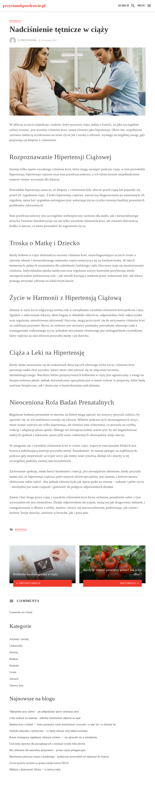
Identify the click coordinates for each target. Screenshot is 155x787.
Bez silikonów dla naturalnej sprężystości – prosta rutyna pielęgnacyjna (47, 750)
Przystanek (28, 40)
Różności (15, 21)
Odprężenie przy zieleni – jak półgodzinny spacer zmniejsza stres (44, 711)
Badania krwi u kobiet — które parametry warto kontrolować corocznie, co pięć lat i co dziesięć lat (62, 724)
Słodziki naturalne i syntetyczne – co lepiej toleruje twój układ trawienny (48, 730)
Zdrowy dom (16, 685)
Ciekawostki (15, 645)
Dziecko (13, 652)
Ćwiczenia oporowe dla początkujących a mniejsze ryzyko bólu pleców (47, 743)
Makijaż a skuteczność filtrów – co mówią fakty (35, 769)
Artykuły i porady (19, 639)
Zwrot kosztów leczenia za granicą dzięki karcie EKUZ (39, 763)
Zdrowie (14, 678)
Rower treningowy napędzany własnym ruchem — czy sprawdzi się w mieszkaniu (53, 737)
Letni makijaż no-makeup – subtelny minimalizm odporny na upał (44, 718)
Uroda (12, 672)
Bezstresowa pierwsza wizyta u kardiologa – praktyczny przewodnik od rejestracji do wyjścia (59, 756)
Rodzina (13, 659)
